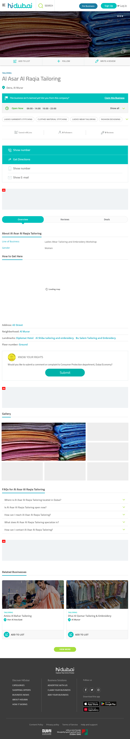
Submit (65, 372)
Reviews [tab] (65, 219)
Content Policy (36, 724)
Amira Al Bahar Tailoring (18, 615)
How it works (19, 704)
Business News (20, 695)
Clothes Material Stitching (52, 119)
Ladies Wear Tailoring (84, 119)
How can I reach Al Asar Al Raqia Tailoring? (27, 515)
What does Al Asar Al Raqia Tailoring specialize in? (31, 522)
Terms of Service (70, 724)
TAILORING (8, 612)
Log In (123, 5)
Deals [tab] (107, 219)
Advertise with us (58, 685)
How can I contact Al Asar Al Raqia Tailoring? (28, 529)
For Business (88, 6)
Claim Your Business (59, 690)
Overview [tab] (23, 219)
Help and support (89, 724)
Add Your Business (58, 695)
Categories (18, 685)
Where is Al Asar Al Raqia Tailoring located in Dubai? (32, 500)
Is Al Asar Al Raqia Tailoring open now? (25, 507)
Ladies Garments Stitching (18, 119)
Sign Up (109, 5)
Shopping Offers (21, 690)
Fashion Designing (110, 119)
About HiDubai (20, 699)
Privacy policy (52, 724)
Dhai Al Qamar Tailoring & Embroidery (89, 615)
